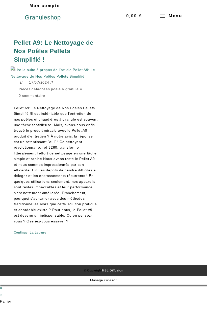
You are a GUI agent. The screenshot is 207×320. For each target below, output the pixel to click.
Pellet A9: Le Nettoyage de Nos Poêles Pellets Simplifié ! (54, 51)
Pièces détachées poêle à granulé (49, 89)
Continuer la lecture (32, 232)
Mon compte (45, 6)
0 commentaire (32, 96)
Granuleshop (43, 17)
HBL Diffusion (112, 270)
